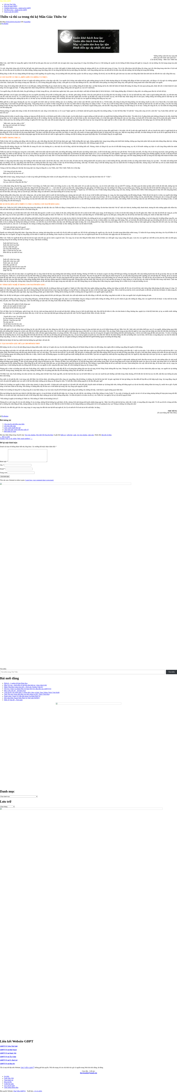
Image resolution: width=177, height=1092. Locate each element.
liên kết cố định (106, 435)
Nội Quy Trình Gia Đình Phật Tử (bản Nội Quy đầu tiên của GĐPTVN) (27, 689)
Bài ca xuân (5, 437)
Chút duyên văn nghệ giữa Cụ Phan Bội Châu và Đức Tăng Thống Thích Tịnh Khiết (31, 692)
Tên (2, 465)
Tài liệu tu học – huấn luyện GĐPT (15, 10)
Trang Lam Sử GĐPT (11, 12)
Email (2, 469)
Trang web (3, 473)
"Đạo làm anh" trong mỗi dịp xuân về (16, 429)
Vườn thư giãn (9, 1084)
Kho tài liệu (8, 1082)
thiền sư (63, 435)
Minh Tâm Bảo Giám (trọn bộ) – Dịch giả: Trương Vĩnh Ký (23, 687)
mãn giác (91, 435)
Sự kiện (6, 1076)
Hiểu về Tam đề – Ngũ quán (13, 700)
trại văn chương (82, 435)
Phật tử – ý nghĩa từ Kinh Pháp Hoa (15, 683)
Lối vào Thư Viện (10, 4)
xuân (74, 435)
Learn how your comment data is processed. (39, 480)
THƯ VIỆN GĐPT (27, 1067)
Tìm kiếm (3, 669)
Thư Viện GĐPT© (19, 1091)
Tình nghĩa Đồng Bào (11, 1087)
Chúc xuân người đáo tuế (12, 428)
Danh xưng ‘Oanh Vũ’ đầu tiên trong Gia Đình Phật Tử (22, 696)
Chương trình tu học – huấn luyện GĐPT (17, 8)
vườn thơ (69, 435)
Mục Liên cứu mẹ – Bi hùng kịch (15, 691)
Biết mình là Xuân (10, 431)
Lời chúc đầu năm (10, 426)
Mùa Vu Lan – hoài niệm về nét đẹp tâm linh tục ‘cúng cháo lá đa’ (25, 685)
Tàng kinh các (8, 1080)
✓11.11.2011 (37, 1091)
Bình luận (4, 461)
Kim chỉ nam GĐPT (10, 6)
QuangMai (26, 22)
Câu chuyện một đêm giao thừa (14, 424)
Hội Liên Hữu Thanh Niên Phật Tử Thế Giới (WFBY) (22, 698)
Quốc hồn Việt (9, 1078)
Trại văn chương (30, 435)
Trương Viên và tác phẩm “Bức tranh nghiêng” (16, 438)
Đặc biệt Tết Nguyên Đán (44, 435)
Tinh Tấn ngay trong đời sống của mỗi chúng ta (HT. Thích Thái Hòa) (27, 694)
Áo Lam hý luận (9, 1085)
